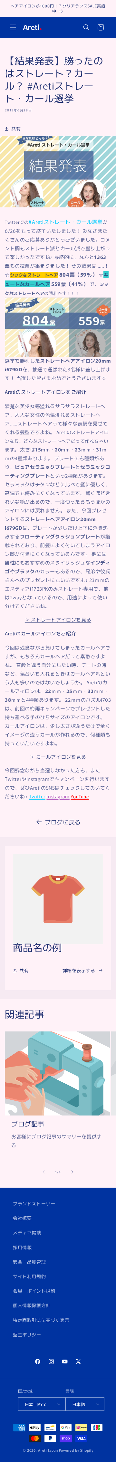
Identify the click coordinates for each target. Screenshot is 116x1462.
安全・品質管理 (29, 1261)
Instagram (57, 796)
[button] (13, 27)
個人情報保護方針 (32, 1305)
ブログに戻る (63, 822)
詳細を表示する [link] (79, 970)
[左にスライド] (44, 1172)
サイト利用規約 (29, 1276)
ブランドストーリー (34, 1203)
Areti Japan (48, 1450)
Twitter (37, 796)
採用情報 (22, 1247)
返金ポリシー (27, 1334)
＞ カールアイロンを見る (58, 756)
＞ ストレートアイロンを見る (58, 619)
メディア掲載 (27, 1232)
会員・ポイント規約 (34, 1290)
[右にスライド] (72, 1172)
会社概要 (22, 1218)
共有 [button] (16, 128)
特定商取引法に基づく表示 (41, 1320)
